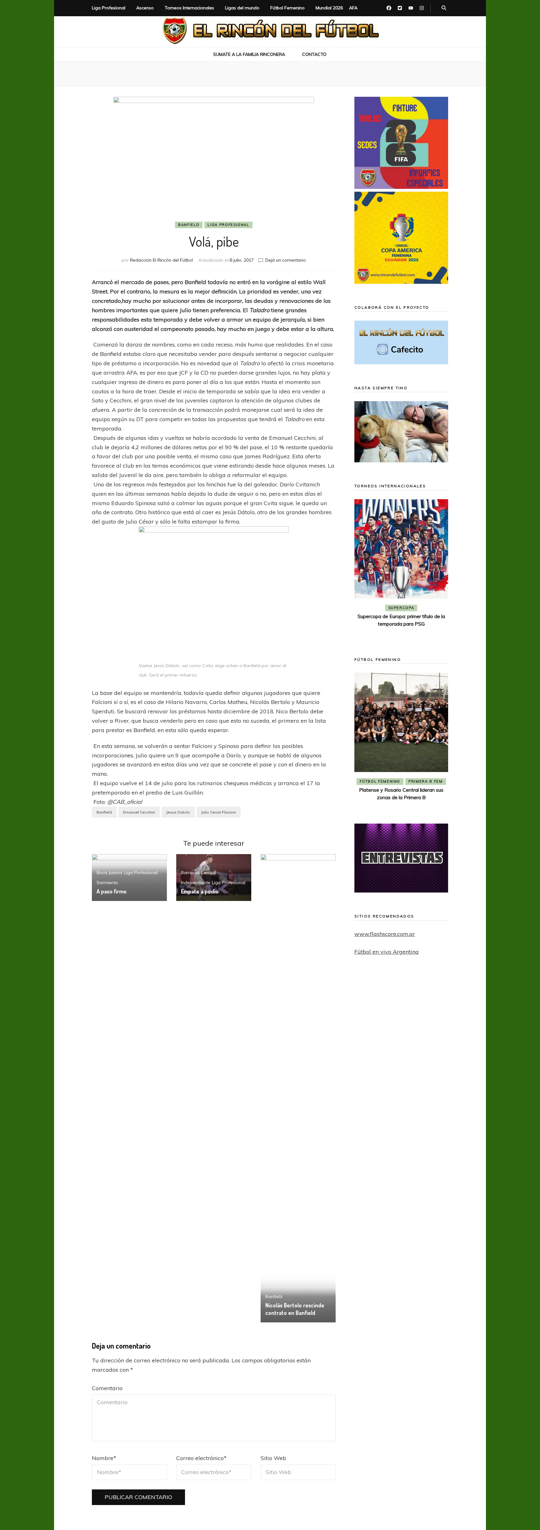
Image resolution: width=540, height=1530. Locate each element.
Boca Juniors (109, 872)
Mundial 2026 (329, 8)
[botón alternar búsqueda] (444, 8)
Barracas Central (198, 872)
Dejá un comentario (285, 260)
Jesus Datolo (178, 812)
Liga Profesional (108, 8)
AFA (353, 8)
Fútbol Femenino (287, 8)
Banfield (188, 225)
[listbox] (401, 569)
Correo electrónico (201, 1458)
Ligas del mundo (242, 8)
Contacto (314, 54)
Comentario (107, 1388)
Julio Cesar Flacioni (218, 812)
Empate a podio (199, 891)
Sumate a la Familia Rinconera (249, 54)
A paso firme (112, 891)
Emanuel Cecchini (139, 812)
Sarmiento (107, 882)
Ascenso (145, 8)
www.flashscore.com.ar (384, 933)
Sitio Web (273, 1458)
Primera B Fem (425, 781)
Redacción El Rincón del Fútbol (161, 260)
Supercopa (401, 608)
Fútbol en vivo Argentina (386, 951)
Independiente (195, 882)
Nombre (104, 1458)
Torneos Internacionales (189, 8)
